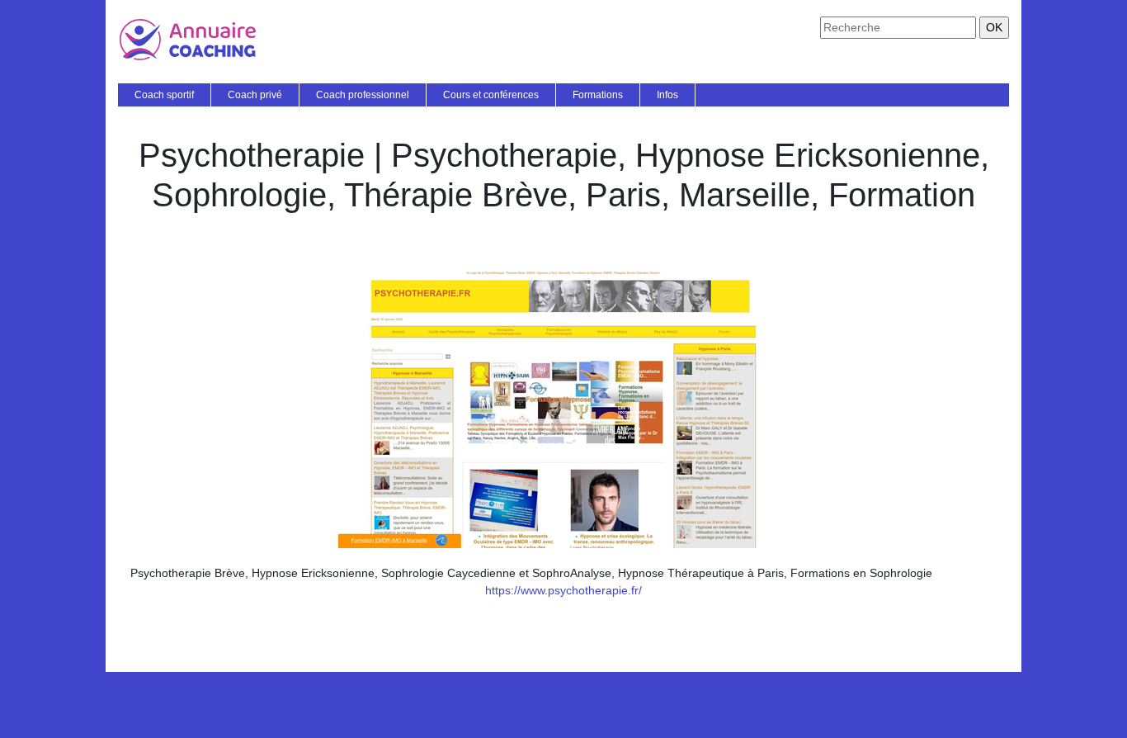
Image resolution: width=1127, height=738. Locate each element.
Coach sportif (164, 95)
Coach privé (255, 95)
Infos (667, 95)
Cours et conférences (491, 95)
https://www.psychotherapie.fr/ (563, 590)
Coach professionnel (362, 95)
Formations (598, 95)
